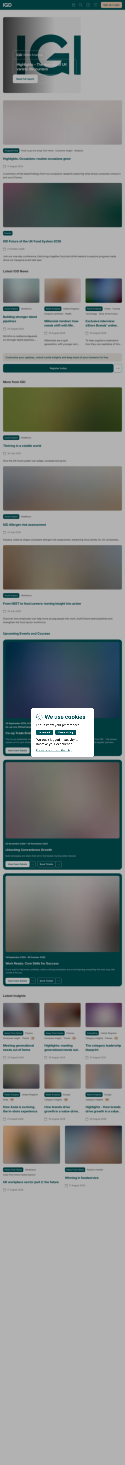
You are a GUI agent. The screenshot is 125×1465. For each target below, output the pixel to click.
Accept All (44, 732)
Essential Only (65, 732)
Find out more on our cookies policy (54, 750)
